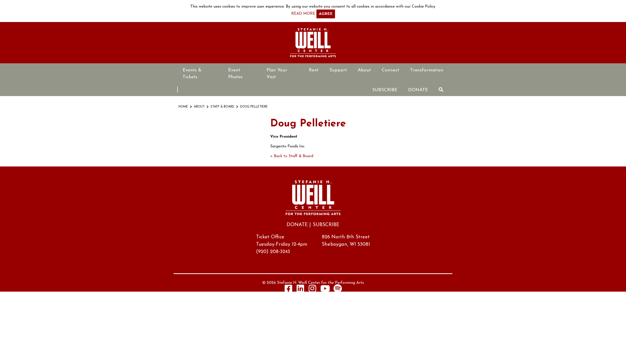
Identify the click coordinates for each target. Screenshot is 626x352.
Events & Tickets (192, 73)
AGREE (326, 14)
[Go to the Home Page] (313, 42)
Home (183, 106)
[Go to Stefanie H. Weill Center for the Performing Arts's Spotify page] (338, 288)
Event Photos (235, 73)
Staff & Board (222, 106)
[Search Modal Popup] (441, 89)
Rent (314, 70)
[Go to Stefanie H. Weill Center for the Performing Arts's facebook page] (288, 288)
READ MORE (303, 14)
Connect (390, 70)
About (364, 70)
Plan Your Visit (277, 73)
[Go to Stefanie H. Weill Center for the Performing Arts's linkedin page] (300, 288)
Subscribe (384, 90)
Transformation (426, 70)
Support (338, 70)
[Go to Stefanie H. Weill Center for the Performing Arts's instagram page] (312, 288)
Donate (418, 90)
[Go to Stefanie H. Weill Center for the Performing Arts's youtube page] (325, 288)
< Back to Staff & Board (291, 156)
